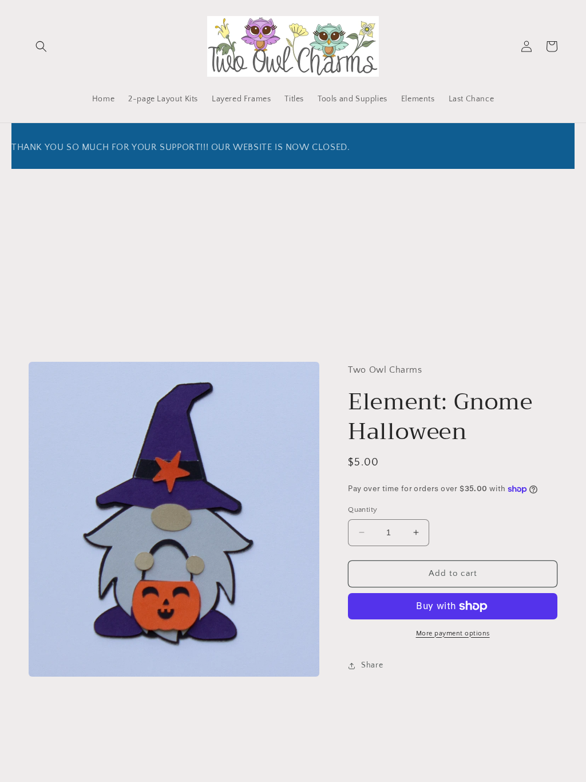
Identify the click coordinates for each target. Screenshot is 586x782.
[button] (41, 46)
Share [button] (372, 665)
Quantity (362, 509)
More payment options (453, 633)
